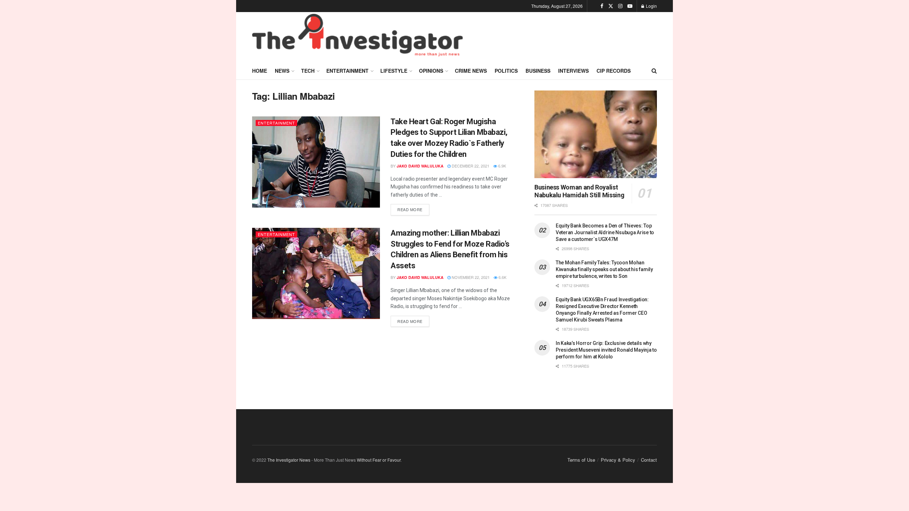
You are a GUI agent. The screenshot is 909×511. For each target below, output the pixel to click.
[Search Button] (654, 70)
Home (259, 70)
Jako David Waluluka (420, 166)
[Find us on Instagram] (620, 6)
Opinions (431, 70)
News (282, 70)
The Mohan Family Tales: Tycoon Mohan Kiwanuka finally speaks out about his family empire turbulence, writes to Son (604, 269)
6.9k (501, 166)
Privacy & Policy (618, 459)
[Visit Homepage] (357, 37)
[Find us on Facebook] (601, 6)
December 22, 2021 (470, 166)
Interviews (573, 70)
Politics (506, 70)
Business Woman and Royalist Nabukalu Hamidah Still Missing (579, 191)
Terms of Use (581, 459)
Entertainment (347, 70)
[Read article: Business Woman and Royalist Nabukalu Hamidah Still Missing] (595, 134)
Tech (308, 70)
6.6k (501, 277)
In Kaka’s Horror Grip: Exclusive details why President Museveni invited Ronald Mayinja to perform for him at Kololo (606, 349)
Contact (649, 459)
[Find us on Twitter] (610, 6)
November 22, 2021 (470, 277)
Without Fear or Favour (379, 460)
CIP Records (614, 70)
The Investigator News (288, 460)
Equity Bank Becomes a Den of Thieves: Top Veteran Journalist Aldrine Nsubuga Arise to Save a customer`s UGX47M (605, 232)
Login (651, 6)
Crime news (471, 70)
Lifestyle (393, 70)
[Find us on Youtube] (629, 6)
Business (538, 70)
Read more (413, 208)
